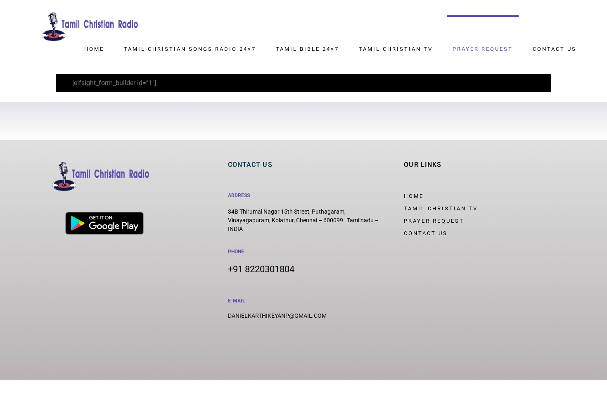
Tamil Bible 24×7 (307, 49)
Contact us (554, 49)
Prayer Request (483, 49)
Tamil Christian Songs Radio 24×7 (190, 49)
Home (94, 49)
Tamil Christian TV (396, 49)
